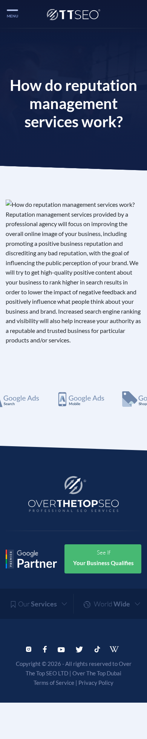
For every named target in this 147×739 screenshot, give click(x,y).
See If (103, 557)
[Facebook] (44, 648)
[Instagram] (28, 648)
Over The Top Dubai (96, 673)
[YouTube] (61, 648)
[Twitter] (79, 648)
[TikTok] (97, 648)
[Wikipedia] (117, 649)
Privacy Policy (95, 682)
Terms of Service (54, 682)
